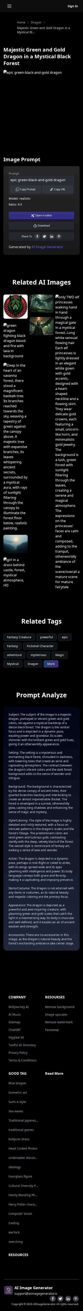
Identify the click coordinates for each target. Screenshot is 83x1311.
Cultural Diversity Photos (23, 1186)
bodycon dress (19, 1139)
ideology (15, 1167)
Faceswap (52, 1030)
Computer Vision (20, 1214)
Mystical (13, 664)
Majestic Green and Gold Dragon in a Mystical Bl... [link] (43, 30)
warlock (14, 1232)
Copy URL (59, 189)
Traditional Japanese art (23, 1120)
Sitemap (14, 1022)
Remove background (59, 1007)
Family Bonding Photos (23, 1195)
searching (16, 1242)
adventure (14, 655)
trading (14, 1223)
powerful (46, 637)
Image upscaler (56, 1014)
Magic (59, 655)
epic (65, 637)
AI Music (15, 1014)
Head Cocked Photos (23, 1148)
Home (21, 22)
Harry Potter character (23, 1204)
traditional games (21, 1130)
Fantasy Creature (19, 637)
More (51, 664)
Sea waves (16, 1111)
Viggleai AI (16, 1037)
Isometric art (18, 1092)
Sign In (73, 6)
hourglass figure (20, 1176)
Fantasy (12, 646)
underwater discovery (23, 1158)
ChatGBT (15, 1030)
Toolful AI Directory (22, 1045)
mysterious (38, 655)
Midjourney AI (19, 1007)
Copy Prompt (27, 189)
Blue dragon (17, 1083)
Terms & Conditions (22, 1060)
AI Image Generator (47, 247)
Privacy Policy (18, 1053)
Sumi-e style (17, 1102)
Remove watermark (59, 1022)
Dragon (36, 22)
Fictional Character (40, 646)
